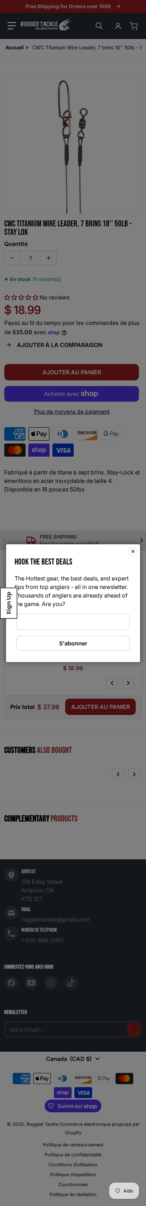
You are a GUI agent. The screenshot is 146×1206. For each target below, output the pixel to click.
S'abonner (73, 643)
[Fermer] (133, 551)
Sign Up (9, 603)
